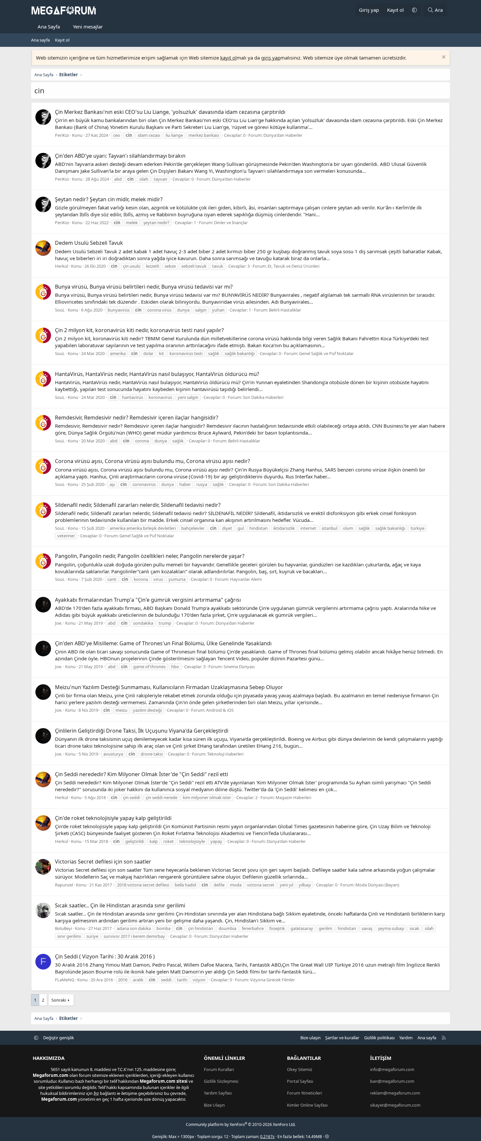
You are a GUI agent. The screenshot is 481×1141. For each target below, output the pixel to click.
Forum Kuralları (219, 1069)
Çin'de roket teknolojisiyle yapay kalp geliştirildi (113, 818)
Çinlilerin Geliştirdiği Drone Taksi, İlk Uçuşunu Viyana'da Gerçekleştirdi (141, 730)
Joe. (58, 623)
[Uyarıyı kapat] (443, 57)
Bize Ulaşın (214, 1105)
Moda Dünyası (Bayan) (377, 885)
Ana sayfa (40, 40)
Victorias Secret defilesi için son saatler (103, 861)
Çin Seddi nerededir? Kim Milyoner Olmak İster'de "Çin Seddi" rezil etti (141, 774)
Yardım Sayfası (218, 1093)
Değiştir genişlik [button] (58, 1038)
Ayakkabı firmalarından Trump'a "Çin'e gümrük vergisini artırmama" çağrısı (148, 599)
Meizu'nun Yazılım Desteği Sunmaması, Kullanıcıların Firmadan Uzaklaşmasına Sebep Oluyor (169, 687)
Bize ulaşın (310, 1038)
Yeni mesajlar (88, 26)
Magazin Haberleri (293, 797)
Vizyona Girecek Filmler (272, 980)
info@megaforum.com (392, 1069)
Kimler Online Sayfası (307, 1105)
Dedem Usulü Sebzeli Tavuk (89, 242)
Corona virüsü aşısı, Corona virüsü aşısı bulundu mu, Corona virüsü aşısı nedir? (152, 461)
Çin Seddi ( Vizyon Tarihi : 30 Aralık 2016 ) (105, 956)
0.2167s (267, 1136)
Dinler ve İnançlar (231, 222)
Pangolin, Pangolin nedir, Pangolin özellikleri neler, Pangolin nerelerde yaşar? (149, 556)
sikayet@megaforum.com (395, 1105)
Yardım (406, 1038)
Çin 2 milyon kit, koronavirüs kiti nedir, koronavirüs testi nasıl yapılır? (139, 330)
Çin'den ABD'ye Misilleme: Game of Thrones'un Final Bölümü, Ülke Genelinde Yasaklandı (163, 643)
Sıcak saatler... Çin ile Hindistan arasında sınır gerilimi (120, 905)
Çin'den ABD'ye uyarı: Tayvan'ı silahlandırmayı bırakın (120, 155)
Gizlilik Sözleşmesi (221, 1081)
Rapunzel (64, 885)
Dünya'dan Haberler (282, 135)
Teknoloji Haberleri (225, 754)
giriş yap (270, 57)
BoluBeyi (63, 928)
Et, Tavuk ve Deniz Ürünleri (293, 266)
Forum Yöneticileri (304, 1093)
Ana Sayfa (49, 26)
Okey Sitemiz (299, 1069)
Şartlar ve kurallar (342, 1038)
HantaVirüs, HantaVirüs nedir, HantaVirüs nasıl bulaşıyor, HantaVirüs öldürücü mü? (157, 374)
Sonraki (58, 1000)
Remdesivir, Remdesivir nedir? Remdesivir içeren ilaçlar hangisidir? (136, 417)
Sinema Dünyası (239, 666)
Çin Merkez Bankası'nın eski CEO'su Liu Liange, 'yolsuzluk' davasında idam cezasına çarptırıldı (170, 112)
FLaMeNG (64, 980)
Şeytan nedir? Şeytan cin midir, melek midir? (109, 199)
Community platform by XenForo (240, 1124)
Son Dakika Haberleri (263, 397)
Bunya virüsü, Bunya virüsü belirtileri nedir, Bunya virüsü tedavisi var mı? (144, 286)
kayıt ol (228, 57)
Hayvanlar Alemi (246, 579)
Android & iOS (220, 710)
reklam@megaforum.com (395, 1093)
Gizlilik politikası (379, 1038)
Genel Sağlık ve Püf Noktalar (326, 353)
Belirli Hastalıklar (285, 310)
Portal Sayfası (300, 1081)
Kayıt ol (62, 40)
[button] (414, 10)
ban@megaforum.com (392, 1081)
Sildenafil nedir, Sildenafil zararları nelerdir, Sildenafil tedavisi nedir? (138, 504)
